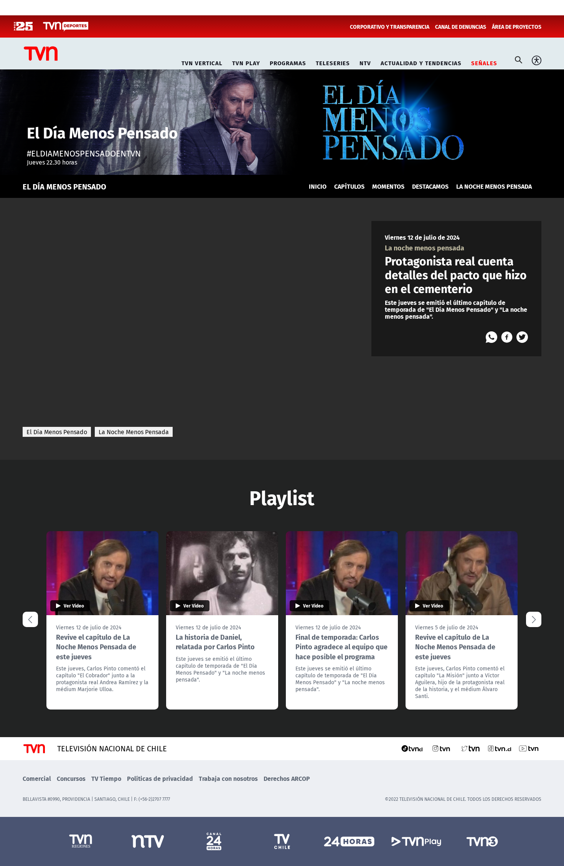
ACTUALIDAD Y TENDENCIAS (421, 62)
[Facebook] (507, 337)
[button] (533, 619)
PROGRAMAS (288, 62)
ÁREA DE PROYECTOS (516, 26)
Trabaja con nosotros (228, 778)
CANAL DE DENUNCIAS (460, 26)
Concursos (71, 778)
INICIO (318, 186)
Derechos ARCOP (287, 778)
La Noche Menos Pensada (134, 431)
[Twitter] (522, 337)
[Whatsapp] (491, 337)
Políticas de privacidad (160, 778)
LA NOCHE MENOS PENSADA (494, 186)
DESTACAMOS (430, 186)
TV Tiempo (106, 778)
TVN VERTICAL (202, 62)
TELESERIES (333, 62)
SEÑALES (484, 62)
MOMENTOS (388, 186)
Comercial (37, 778)
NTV (365, 62)
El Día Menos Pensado (56, 431)
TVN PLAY (246, 62)
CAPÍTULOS (349, 186)
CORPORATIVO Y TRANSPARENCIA (389, 26)
